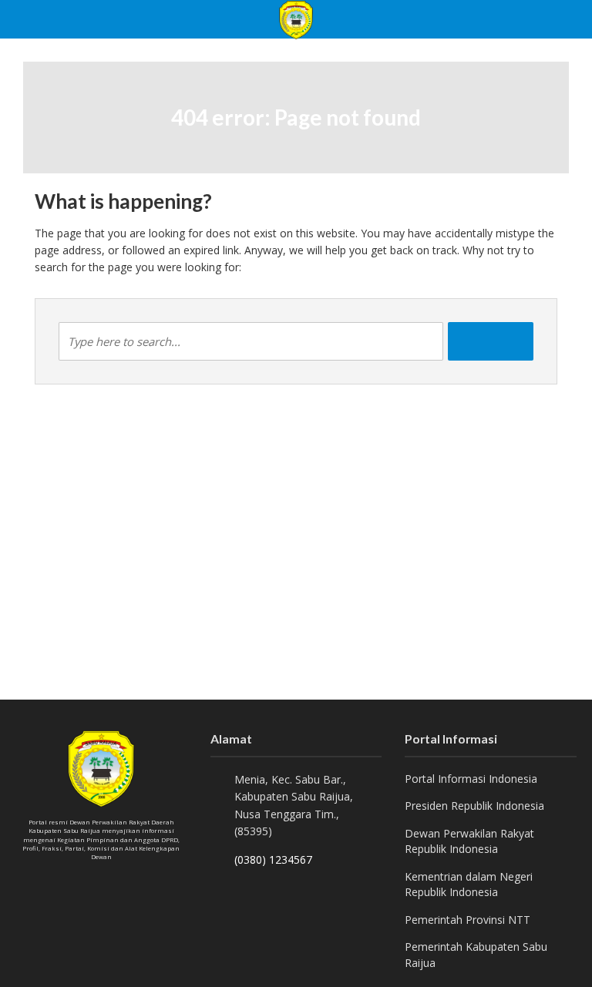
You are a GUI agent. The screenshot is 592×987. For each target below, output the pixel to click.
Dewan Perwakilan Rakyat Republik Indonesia (469, 841)
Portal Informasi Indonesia (471, 778)
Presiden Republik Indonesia (474, 805)
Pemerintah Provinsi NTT (467, 919)
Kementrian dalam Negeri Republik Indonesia (469, 884)
